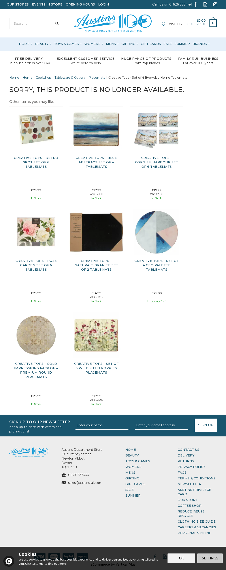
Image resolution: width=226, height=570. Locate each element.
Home (130, 450)
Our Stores (18, 4)
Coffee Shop (190, 506)
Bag (211, 22)
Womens (133, 467)
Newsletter (189, 484)
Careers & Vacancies (197, 527)
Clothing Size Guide (197, 521)
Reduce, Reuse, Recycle (191, 513)
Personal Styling (194, 533)
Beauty (132, 455)
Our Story (187, 500)
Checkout (196, 24)
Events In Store (47, 4)
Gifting (132, 478)
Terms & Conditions (196, 478)
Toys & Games (137, 461)
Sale (129, 490)
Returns (186, 461)
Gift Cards (135, 484)
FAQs (182, 473)
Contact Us (188, 450)
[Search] (57, 23)
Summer (133, 495)
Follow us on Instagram (215, 4)
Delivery (186, 455)
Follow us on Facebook (195, 4)
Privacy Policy (191, 467)
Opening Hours (80, 4)
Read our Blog (205, 4)
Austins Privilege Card (194, 492)
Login (103, 4)
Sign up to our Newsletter (39, 426)
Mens (130, 473)
